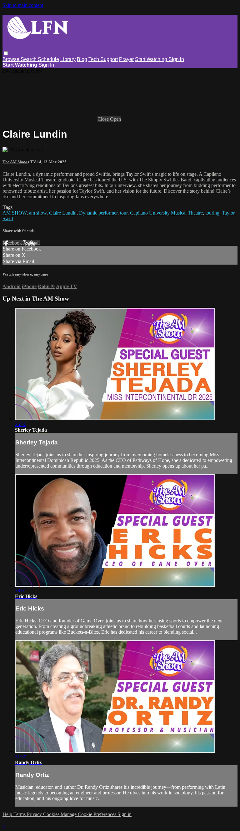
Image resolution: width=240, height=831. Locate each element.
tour (124, 212)
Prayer (126, 59)
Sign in (176, 59)
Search (29, 59)
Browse (11, 59)
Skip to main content (22, 5)
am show (38, 212)
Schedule (48, 59)
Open (115, 119)
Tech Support (103, 59)
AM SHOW (14, 212)
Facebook (12, 243)
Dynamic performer (98, 212)
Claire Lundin (63, 212)
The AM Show (15, 162)
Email (34, 243)
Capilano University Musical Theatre (166, 212)
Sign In (46, 65)
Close (104, 119)
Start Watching (151, 59)
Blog (82, 59)
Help (7, 814)
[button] (6, 53)
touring (212, 212)
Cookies (52, 814)
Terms (20, 814)
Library (68, 59)
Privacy (35, 814)
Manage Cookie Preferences (89, 814)
